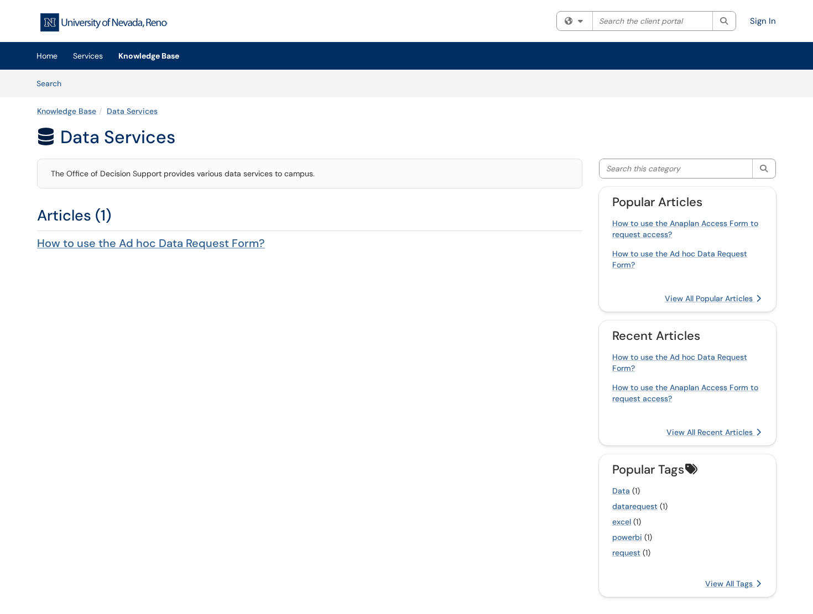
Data (621, 491)
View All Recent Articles (710, 432)
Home (47, 56)
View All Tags (730, 584)
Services (88, 56)
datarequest (635, 506)
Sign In (763, 21)
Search (53, 83)
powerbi (627, 537)
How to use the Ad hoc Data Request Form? (151, 243)
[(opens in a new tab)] (103, 22)
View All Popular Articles (710, 298)
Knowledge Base (148, 56)
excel (621, 522)
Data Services (132, 111)
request (626, 553)
